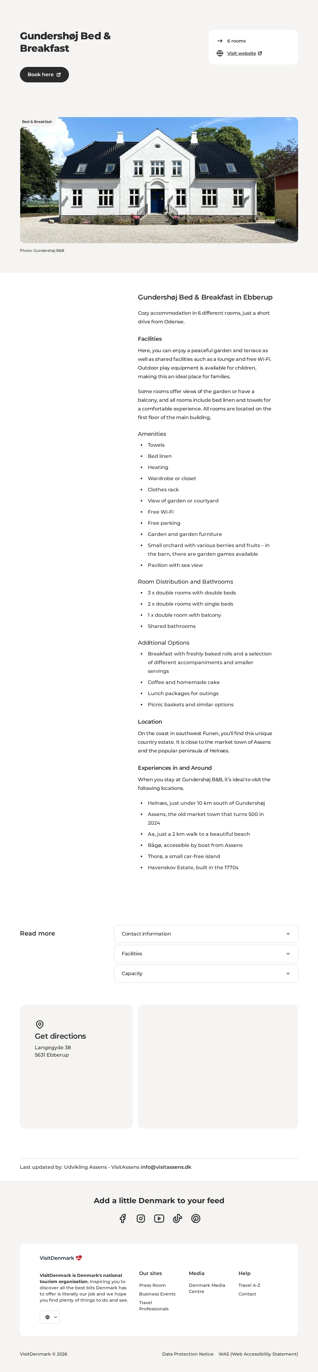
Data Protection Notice (188, 1354)
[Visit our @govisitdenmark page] (177, 1218)
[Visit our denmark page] (122, 1218)
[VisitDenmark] (61, 1258)
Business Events (157, 1294)
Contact (247, 1294)
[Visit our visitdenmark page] (159, 1218)
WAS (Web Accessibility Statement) (258, 1354)
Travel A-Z (249, 1285)
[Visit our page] (140, 1218)
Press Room (152, 1285)
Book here (41, 74)
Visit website (241, 53)
